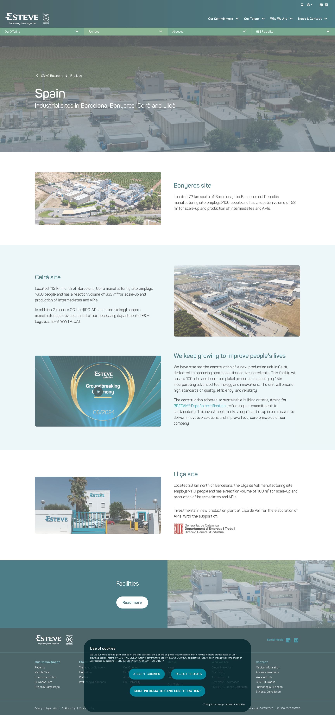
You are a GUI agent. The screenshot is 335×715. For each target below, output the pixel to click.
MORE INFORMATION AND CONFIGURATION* (167, 691)
